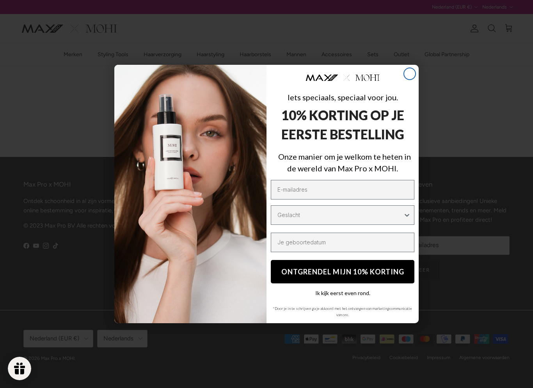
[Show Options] (407, 215)
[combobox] (340, 215)
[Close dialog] (410, 74)
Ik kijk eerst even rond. (342, 293)
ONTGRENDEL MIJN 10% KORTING (342, 271)
